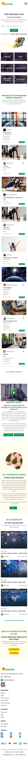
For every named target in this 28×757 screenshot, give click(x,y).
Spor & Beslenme (5, 698)
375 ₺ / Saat (21, 363)
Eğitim (17, 34)
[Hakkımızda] (8, 435)
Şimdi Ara (14, 30)
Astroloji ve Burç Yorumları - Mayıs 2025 (13, 582)
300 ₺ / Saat (21, 264)
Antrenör (5, 166)
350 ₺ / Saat (21, 330)
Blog (2, 714)
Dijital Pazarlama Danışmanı (10, 321)
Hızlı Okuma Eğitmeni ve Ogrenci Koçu (13, 197)
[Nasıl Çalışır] (19, 435)
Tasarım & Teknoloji (5, 703)
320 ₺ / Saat (21, 297)
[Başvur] (14, 509)
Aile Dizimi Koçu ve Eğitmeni (10, 257)
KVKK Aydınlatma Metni (8, 754)
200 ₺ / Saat (21, 203)
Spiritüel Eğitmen (7, 287)
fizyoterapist (6, 227)
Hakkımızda (4, 712)
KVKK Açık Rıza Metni (20, 754)
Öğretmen (5, 354)
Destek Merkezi (15, 649)
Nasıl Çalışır (4, 726)
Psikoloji (12, 34)
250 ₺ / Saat (21, 234)
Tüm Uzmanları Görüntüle (14, 372)
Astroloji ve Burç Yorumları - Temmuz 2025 (14, 553)
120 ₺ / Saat (21, 142)
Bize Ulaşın (14, 652)
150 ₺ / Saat (21, 173)
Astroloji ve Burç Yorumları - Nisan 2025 (13, 611)
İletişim (2, 717)
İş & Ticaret (3, 705)
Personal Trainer (7, 132)
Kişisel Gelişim (23, 34)
